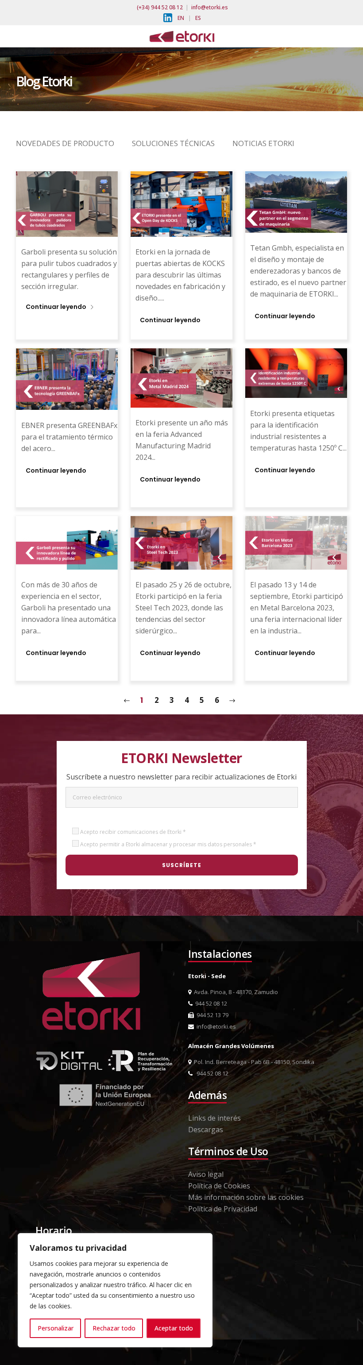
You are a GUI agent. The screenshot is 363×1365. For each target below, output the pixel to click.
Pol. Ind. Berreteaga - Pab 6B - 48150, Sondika (252, 1062)
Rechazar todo (114, 1328)
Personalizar (55, 1328)
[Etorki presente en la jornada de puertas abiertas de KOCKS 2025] (181, 203)
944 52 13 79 (211, 1015)
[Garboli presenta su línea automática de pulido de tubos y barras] (67, 542)
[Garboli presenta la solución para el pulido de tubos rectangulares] (67, 203)
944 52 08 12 (210, 1003)
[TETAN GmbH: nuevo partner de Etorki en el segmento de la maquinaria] (296, 201)
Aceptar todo (173, 1328)
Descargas (205, 1129)
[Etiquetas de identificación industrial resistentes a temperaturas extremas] (296, 372)
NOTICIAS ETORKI (263, 143)
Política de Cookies (219, 1186)
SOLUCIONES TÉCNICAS (173, 143)
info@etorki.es (209, 7)
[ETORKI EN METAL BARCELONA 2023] (296, 542)
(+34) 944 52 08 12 (160, 7)
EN (181, 18)
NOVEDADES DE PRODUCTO (65, 143)
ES (198, 18)
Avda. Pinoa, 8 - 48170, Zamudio (234, 992)
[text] (69, 281)
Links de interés (214, 1118)
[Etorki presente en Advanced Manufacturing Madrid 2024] (181, 377)
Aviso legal (206, 1174)
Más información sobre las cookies (246, 1197)
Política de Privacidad (222, 1209)
